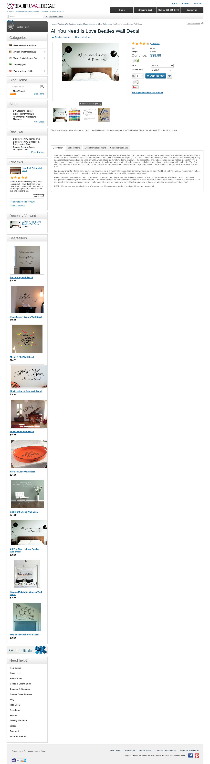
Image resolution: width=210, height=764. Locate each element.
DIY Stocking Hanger (22, 111)
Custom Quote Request (21, 694)
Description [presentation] (58, 148)
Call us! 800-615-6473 (168, 10)
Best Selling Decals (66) (24, 45)
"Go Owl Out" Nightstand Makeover (24, 118)
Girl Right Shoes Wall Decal (24, 512)
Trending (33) (19, 65)
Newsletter (15, 710)
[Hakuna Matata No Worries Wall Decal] (27, 587)
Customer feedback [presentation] (119, 148)
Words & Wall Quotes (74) (25, 58)
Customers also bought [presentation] (95, 148)
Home (53, 24)
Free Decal (15, 705)
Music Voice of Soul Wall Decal (26, 391)
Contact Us (15, 673)
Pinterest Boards (18, 736)
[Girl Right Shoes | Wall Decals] (27, 507)
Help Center (15, 668)
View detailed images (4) (91, 104)
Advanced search (56, 16)
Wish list (198, 3)
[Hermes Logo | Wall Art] (29, 467)
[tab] (58, 148)
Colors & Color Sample (20, 684)
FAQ (12, 699)
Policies (13, 715)
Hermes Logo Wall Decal (22, 471)
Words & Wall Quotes (66, 24)
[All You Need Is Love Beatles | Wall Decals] (15, 227)
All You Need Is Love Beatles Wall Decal (31, 223)
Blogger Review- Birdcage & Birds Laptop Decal (26, 143)
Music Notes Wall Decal (22, 431)
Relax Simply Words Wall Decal (26, 317)
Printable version (193, 24)
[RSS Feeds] (13, 94)
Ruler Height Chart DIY (23, 114)
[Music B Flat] (27, 352)
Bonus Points (16, 678)
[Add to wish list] (169, 76)
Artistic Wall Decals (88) (24, 52)
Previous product (61, 37)
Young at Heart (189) (22, 71)
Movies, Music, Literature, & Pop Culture (93, 24)
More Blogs (39, 122)
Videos (13, 726)
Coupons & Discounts (20, 689)
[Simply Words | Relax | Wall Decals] (27, 312)
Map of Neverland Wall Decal (24, 634)
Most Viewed (19, 91)
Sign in (174, 3)
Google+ (10, 21)
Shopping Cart (145, 10)
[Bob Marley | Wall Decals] (27, 273)
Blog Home (39, 94)
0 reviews (155, 43)
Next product (82, 37)
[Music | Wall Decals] (29, 427)
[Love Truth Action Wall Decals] (15, 173)
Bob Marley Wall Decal (21, 277)
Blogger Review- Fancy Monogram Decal (24, 148)
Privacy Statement (18, 721)
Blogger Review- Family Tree (26, 139)
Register (185, 3)
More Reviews (37, 152)
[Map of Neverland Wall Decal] (27, 630)
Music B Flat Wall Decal (22, 357)
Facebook (14, 731)
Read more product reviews (22, 202)
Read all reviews (17, 206)
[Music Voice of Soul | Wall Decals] (30, 387)
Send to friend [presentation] (74, 148)
